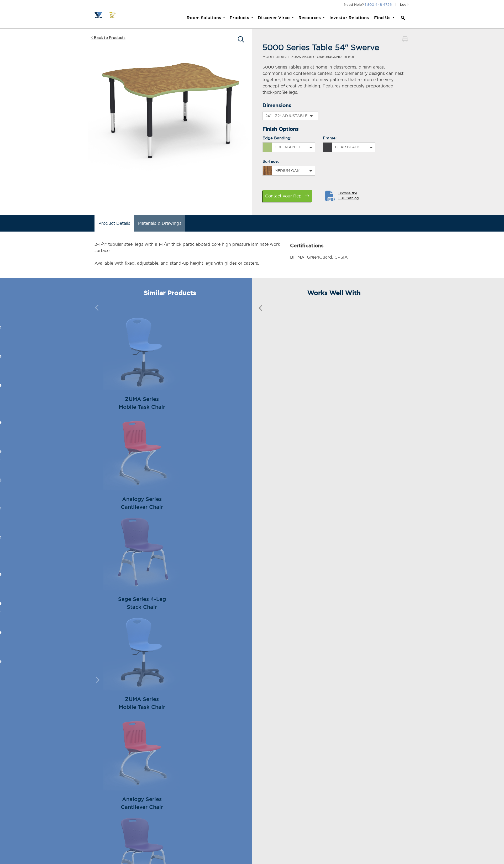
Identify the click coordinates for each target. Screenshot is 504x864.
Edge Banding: (276, 137)
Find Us (382, 17)
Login (405, 4)
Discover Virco (274, 17)
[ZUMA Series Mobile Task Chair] (141, 388)
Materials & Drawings (159, 223)
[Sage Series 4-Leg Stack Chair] (141, 588)
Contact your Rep (283, 195)
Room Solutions (204, 17)
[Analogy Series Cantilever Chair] (141, 488)
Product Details (114, 223)
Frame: (330, 137)
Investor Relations (349, 17)
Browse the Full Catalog (348, 195)
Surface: (270, 161)
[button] (403, 17)
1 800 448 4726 (378, 4)
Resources (309, 17)
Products (239, 17)
